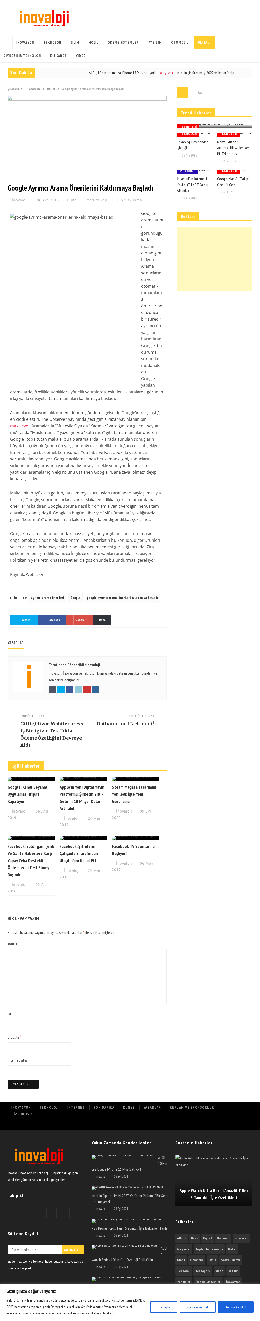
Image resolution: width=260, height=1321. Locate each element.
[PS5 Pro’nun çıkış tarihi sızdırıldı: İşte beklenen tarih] (127, 1221)
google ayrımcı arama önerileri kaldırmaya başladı (122, 597)
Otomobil (180, 42)
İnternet (187, 170)
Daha (102, 620)
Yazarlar (152, 1107)
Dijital (203, 42)
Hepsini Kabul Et (235, 1307)
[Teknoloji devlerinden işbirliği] (194, 135)
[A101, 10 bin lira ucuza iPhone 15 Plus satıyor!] (123, 1157)
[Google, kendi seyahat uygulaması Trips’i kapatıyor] (31, 779)
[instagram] (246, 1124)
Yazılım (155, 42)
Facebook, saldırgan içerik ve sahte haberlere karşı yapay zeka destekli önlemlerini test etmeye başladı (31, 860)
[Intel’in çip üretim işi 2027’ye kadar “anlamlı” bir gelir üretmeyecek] (128, 1188)
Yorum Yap (97, 200)
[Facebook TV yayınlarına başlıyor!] (135, 838)
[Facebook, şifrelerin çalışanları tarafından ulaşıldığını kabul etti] (83, 838)
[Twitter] (201, 1124)
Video (81, 55)
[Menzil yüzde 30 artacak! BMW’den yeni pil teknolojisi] (234, 135)
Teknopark (202, 1271)
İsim (12, 1013)
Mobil (93, 42)
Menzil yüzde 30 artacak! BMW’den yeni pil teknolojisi (233, 147)
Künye (129, 1107)
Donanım (223, 1238)
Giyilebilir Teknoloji (22, 55)
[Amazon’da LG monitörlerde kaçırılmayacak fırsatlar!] (127, 1279)
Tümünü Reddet (197, 1307)
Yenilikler (183, 1282)
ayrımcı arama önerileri (47, 597)
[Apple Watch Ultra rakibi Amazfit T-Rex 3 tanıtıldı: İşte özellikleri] (213, 1180)
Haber (232, 1249)
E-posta (15, 1037)
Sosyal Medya (231, 1260)
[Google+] (212, 1124)
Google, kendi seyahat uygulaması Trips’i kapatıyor (28, 794)
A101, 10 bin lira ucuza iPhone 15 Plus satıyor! (99, 72)
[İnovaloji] (44, 17)
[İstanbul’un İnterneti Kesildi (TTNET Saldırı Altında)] (194, 172)
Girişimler (184, 1249)
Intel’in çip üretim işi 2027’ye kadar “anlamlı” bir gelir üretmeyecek (201, 72)
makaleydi (19, 426)
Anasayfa (6, 42)
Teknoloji (52, 42)
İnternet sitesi (18, 1060)
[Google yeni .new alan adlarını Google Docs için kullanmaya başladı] (214, 126)
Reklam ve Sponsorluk (192, 1107)
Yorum (12, 943)
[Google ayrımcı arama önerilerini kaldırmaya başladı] (87, 99)
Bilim (74, 42)
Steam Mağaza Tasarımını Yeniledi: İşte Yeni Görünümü (134, 794)
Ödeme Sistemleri (123, 42)
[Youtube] (235, 1124)
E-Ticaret (58, 55)
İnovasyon (25, 42)
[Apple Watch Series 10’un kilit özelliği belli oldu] (124, 1247)
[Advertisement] (214, 259)
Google (75, 597)
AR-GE (181, 1238)
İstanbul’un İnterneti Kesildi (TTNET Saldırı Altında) (192, 184)
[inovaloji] (39, 1166)
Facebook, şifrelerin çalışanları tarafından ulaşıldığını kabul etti (79, 853)
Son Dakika (104, 1107)
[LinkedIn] (224, 1124)
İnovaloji (20, 200)
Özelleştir (163, 1307)
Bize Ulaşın (22, 1114)
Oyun (212, 1260)
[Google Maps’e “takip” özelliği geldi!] (234, 172)
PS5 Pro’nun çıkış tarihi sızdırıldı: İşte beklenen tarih (129, 1228)
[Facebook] (190, 1124)
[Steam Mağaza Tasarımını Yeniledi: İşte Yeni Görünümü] (135, 779)
